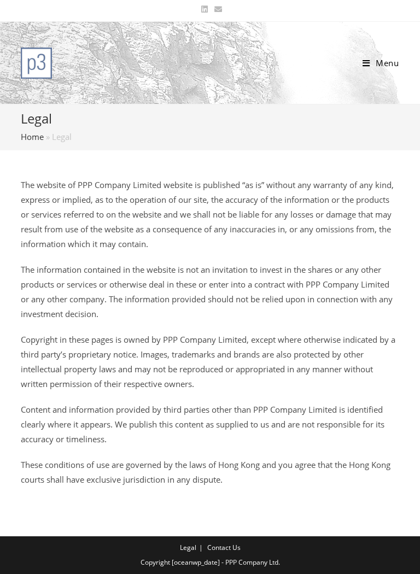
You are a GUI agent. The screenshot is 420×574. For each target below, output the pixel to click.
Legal (188, 547)
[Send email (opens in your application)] (216, 9)
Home (32, 136)
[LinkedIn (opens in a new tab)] (204, 9)
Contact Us (224, 547)
